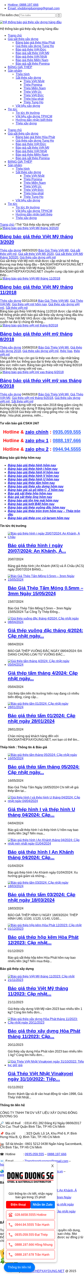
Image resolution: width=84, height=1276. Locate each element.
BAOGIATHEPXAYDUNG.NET (42, 1271)
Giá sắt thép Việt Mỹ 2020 (36, 254)
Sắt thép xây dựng (28, 77)
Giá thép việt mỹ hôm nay (29, 304)
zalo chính (36, 432)
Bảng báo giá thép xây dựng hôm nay (35, 486)
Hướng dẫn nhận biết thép (34, 120)
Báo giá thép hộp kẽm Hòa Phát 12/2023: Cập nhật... (43, 939)
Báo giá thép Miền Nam (32, 60)
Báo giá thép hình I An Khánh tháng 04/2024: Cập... (41, 854)
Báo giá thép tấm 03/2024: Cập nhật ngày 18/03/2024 (41, 897)
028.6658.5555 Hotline (30, 1214)
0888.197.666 (67, 440)
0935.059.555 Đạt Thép (31, 1234)
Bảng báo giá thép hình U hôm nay (33, 479)
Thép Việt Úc (32, 91)
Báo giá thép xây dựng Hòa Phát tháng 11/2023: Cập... (44, 1033)
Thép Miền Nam (34, 88)
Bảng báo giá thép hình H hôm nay (33, 472)
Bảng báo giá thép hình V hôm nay (33, 475)
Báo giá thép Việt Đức (31, 49)
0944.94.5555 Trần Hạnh (32, 1224)
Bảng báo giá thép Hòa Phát (35, 42)
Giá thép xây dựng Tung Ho (35, 46)
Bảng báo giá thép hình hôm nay (32, 465)
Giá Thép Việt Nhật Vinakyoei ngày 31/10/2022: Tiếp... (40, 1076)
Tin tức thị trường (28, 112)
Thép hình (23, 74)
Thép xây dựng (26, 123)
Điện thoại (18, 1204)
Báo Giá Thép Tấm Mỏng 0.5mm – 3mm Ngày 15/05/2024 (45, 590)
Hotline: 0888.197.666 (23, 4)
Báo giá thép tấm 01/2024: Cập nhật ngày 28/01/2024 (41, 718)
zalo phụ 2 (36, 449)
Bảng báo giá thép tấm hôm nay (31, 483)
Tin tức (12, 109)
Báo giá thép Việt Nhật (31, 56)
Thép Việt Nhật (33, 81)
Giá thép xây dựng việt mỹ (38, 257)
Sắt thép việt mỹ (17, 307)
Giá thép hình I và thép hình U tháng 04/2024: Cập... (41, 812)
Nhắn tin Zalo (43, 1204)
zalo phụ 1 (36, 440)
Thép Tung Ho (33, 102)
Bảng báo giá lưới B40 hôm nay (31, 504)
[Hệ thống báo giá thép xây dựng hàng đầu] (31, 22)
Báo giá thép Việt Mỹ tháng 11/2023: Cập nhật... (38, 991)
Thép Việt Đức (33, 95)
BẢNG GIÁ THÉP (20, 67)
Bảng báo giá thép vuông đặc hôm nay (36, 507)
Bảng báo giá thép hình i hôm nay (33, 468)
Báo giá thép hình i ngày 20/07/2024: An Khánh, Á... (37, 548)
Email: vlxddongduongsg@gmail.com (34, 8)
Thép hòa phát (33, 98)
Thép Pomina (32, 84)
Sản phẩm (15, 70)
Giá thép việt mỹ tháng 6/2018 (32, 398)
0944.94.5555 (67, 449)
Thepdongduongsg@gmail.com (46, 1161)
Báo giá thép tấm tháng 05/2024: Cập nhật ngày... (44, 769)
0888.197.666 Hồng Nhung (34, 1244)
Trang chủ (15, 35)
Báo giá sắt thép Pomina (33, 63)
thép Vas (66, 351)
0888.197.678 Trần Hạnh (32, 1254)
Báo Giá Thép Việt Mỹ (53, 250)
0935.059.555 (67, 432)
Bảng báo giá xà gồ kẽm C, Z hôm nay (36, 490)
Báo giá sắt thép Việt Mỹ (32, 53)
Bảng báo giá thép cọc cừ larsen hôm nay (39, 518)
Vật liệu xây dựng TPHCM (34, 116)
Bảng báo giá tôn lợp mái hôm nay (33, 500)
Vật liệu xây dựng (28, 105)
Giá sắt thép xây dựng (23, 39)
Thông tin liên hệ (19, 1267)
